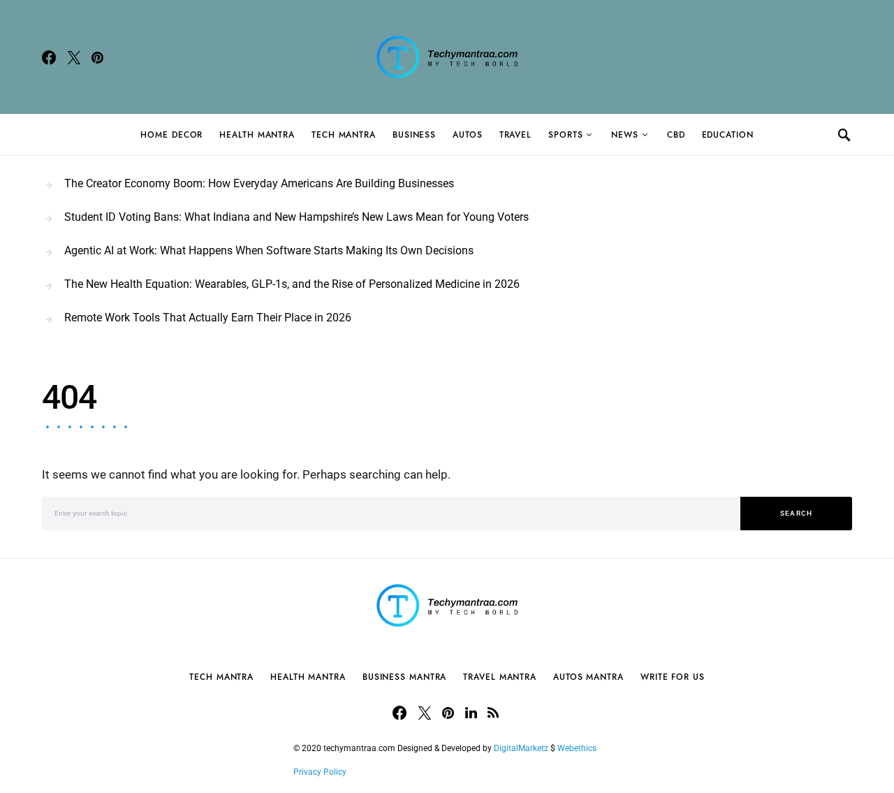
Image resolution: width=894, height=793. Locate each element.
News (624, 134)
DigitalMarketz (521, 748)
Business (414, 134)
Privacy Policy (319, 772)
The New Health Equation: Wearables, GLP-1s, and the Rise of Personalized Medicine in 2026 (292, 284)
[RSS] (493, 713)
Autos (468, 134)
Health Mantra (257, 134)
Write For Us (672, 677)
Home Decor (171, 134)
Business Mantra (404, 677)
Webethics (579, 748)
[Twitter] (74, 57)
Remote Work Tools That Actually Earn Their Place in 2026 (207, 317)
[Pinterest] (97, 57)
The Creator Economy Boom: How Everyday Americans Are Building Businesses (259, 183)
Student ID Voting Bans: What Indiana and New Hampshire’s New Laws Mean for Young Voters (296, 217)
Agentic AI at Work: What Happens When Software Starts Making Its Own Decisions (269, 250)
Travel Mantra (499, 677)
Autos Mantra (588, 677)
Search (796, 513)
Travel (515, 134)
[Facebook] (49, 57)
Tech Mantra (344, 134)
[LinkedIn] (471, 713)
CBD (676, 134)
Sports (565, 134)
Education (728, 134)
